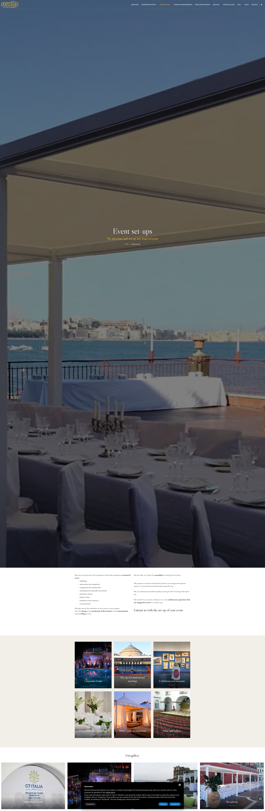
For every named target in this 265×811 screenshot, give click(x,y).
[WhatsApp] (260, 798)
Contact (254, 4)
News (247, 4)
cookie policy (110, 792)
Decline (163, 804)
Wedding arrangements (183, 4)
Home (126, 244)
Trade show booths (202, 4)
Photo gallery (229, 4)
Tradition (135, 4)
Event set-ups (165, 4)
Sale (239, 4)
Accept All (175, 804)
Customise (90, 804)
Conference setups (148, 4)
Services (216, 4)
